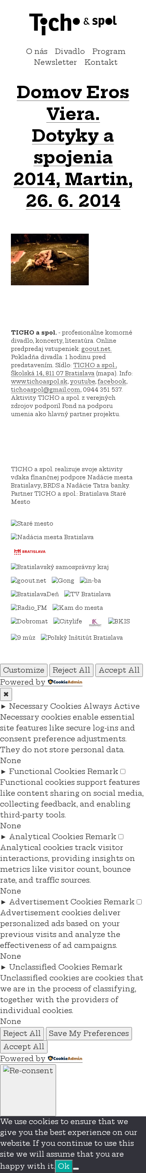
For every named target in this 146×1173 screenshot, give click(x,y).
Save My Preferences (89, 1033)
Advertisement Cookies (55, 901)
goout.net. (96, 348)
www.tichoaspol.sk (39, 381)
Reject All (71, 670)
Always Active (111, 706)
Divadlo (70, 51)
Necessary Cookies (45, 706)
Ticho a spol (73, 24)
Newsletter (55, 62)
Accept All (119, 670)
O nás (36, 51)
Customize (23, 670)
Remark (102, 771)
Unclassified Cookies (49, 967)
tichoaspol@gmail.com (45, 389)
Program (109, 51)
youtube (82, 381)
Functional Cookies (47, 771)
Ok (64, 1166)
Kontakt (101, 62)
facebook (112, 381)
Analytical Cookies (46, 836)
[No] (76, 1169)
